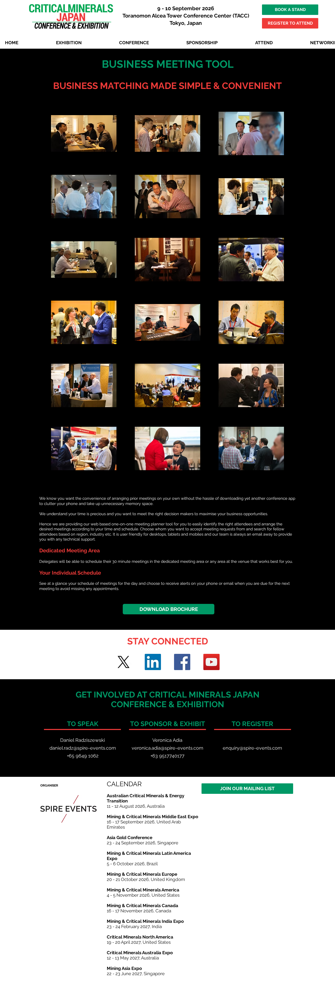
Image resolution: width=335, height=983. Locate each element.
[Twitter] (123, 662)
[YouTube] (211, 662)
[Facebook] (182, 662)
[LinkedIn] (153, 662)
